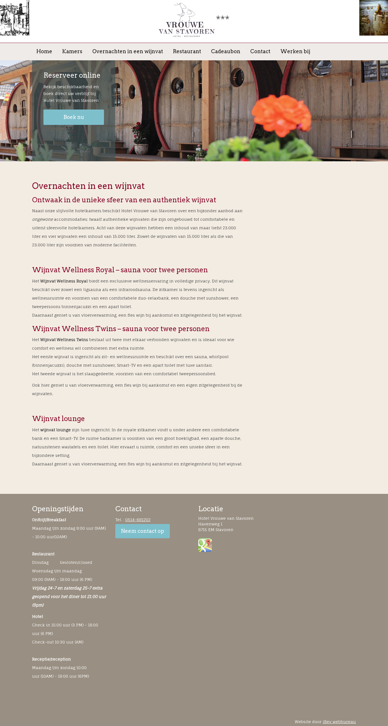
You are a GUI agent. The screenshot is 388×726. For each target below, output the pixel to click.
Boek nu (73, 117)
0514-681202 (138, 519)
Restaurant (187, 51)
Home (44, 51)
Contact (260, 51)
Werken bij (295, 51)
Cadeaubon (225, 51)
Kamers (72, 51)
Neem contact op (142, 531)
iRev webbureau (339, 721)
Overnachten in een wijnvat (127, 51)
